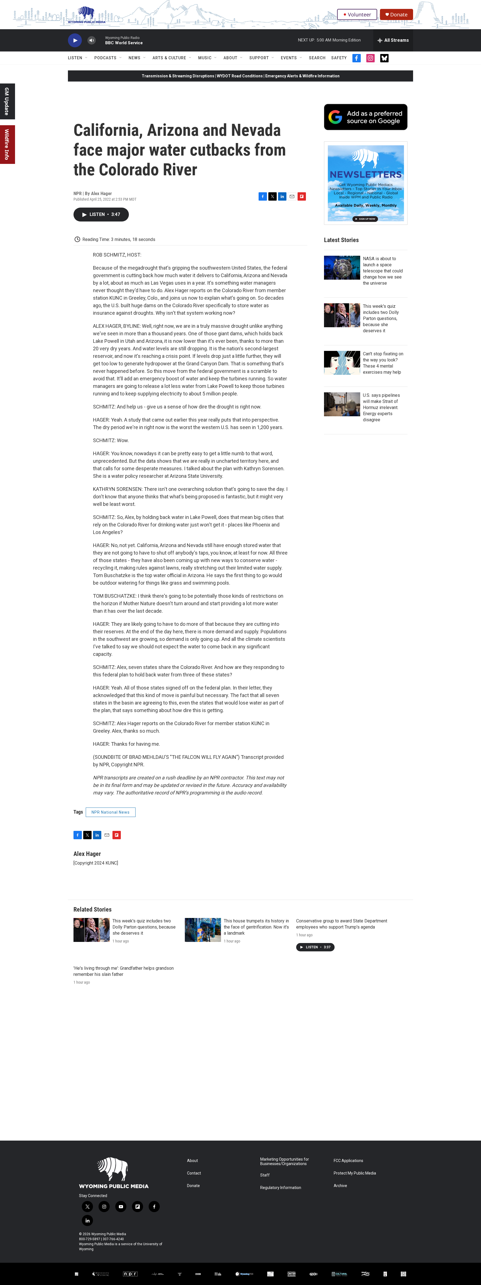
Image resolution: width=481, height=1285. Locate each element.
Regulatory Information (280, 1188)
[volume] (91, 40)
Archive (340, 1186)
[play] (74, 40)
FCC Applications (348, 1161)
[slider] (100, 40)
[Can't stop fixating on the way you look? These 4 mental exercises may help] (342, 363)
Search (317, 58)
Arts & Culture (169, 58)
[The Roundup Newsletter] (365, 183)
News (135, 58)
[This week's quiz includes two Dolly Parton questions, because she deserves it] (342, 315)
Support (259, 58)
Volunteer (359, 14)
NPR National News (111, 812)
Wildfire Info (7, 144)
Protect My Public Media (355, 1173)
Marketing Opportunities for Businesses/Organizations (284, 1161)
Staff (265, 1175)
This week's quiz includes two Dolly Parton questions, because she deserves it (381, 318)
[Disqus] (240, 1065)
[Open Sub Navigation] (86, 58)
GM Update (7, 101)
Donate (399, 15)
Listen (75, 58)
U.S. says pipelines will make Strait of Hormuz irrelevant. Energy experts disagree (381, 407)
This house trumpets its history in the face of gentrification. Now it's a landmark (256, 927)
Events (289, 58)
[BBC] (198, 1274)
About (230, 58)
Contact (194, 1173)
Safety (339, 58)
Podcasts (105, 58)
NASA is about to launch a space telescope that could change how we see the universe (383, 271)
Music (205, 58)
